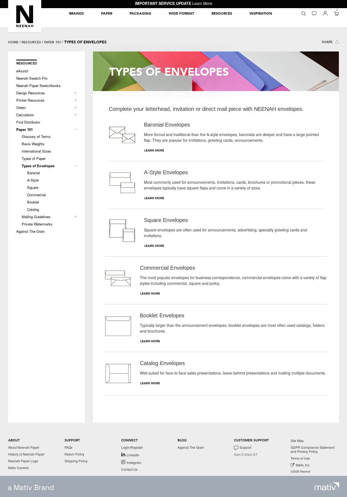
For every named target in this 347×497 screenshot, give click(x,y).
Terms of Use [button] (300, 458)
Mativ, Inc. (303, 465)
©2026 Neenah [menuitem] (300, 471)
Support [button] (245, 447)
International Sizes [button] (36, 151)
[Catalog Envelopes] (118, 373)
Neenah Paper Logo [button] (23, 461)
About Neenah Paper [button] (23, 447)
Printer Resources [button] (30, 100)
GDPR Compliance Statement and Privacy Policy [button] (313, 449)
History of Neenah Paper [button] (26, 454)
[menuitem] (76, 13)
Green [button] (21, 107)
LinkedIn (133, 455)
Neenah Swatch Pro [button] (31, 78)
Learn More (202, 3)
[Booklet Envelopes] (118, 328)
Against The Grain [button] (30, 231)
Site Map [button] (297, 440)
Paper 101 (52, 42)
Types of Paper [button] (34, 158)
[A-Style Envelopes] (122, 185)
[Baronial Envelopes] (122, 137)
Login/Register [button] (132, 447)
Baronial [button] (33, 173)
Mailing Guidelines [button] (36, 217)
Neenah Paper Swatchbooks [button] (38, 85)
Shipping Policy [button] (76, 461)
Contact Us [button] (129, 469)
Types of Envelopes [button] (38, 166)
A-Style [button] (33, 180)
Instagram (134, 462)
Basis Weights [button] (33, 144)
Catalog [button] (33, 209)
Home (13, 42)
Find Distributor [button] (28, 122)
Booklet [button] (33, 202)
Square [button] (32, 187)
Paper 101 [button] (24, 129)
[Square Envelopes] (122, 232)
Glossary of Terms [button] (36, 136)
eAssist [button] (22, 71)
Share (328, 42)
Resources (31, 42)
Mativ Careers (18, 468)
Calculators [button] (25, 115)
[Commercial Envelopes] (118, 280)
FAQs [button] (68, 447)
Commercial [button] (36, 195)
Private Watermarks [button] (37, 224)
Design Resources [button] (30, 93)
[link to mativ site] (327, 486)
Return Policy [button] (74, 454)
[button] (24, 16)
